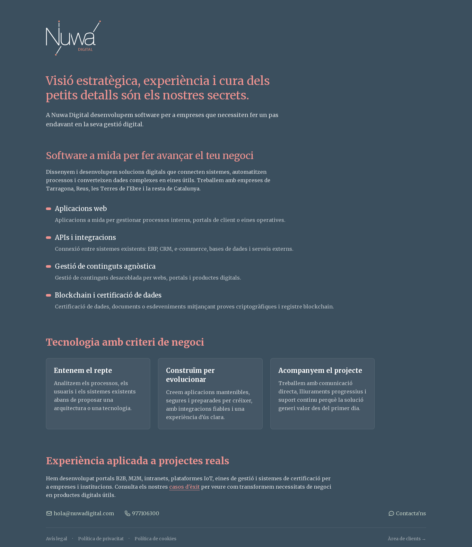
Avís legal (56, 539)
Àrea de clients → (407, 539)
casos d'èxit (184, 487)
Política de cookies (155, 539)
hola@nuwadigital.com (84, 513)
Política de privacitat (101, 539)
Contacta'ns (411, 513)
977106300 (145, 513)
